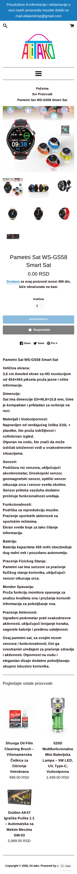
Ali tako (34, 865)
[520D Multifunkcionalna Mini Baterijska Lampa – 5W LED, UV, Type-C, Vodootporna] (57, 714)
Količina (38, 299)
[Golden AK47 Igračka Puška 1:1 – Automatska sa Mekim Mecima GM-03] (19, 797)
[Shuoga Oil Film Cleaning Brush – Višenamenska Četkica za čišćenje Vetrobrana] (19, 714)
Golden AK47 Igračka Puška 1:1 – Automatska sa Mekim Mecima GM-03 (19, 824)
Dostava (13, 281)
